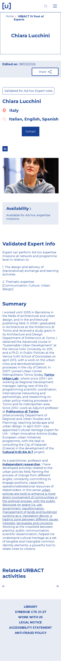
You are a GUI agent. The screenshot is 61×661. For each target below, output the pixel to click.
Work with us (30, 617)
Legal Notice (30, 622)
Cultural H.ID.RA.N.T (17, 452)
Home (10, 16)
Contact (30, 131)
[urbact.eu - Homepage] (6, 6)
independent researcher (21, 464)
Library (30, 607)
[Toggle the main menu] (55, 6)
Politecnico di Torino (22, 411)
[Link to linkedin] (5, 149)
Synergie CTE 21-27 (30, 612)
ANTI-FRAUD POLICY (30, 633)
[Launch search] (45, 6)
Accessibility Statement (30, 627)
